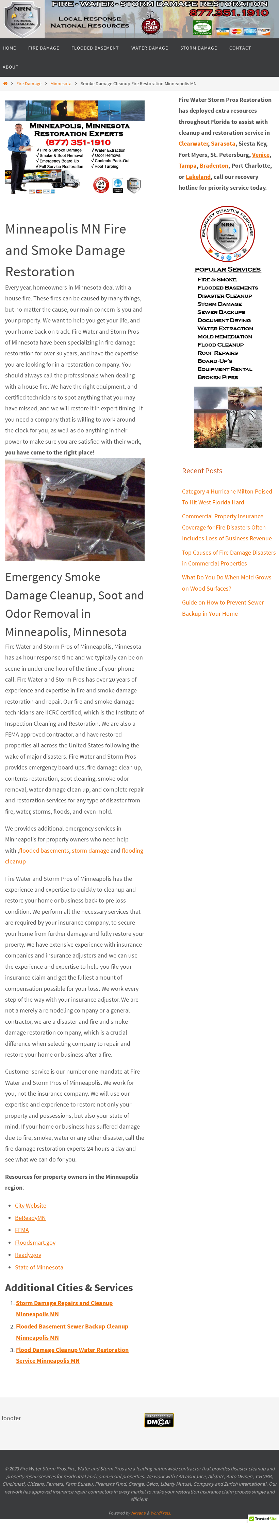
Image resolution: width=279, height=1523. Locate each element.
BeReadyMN (30, 1218)
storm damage (90, 850)
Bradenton (214, 165)
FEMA (22, 1230)
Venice (260, 155)
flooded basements (44, 850)
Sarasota (223, 143)
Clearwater (193, 143)
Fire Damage (29, 83)
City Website (30, 1205)
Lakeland (198, 177)
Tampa (188, 165)
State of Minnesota (39, 1267)
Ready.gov (28, 1255)
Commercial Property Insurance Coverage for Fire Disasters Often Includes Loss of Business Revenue (227, 527)
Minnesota (60, 83)
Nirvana (138, 1513)
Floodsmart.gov (35, 1242)
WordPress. (160, 1513)
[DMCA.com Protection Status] (159, 1426)
